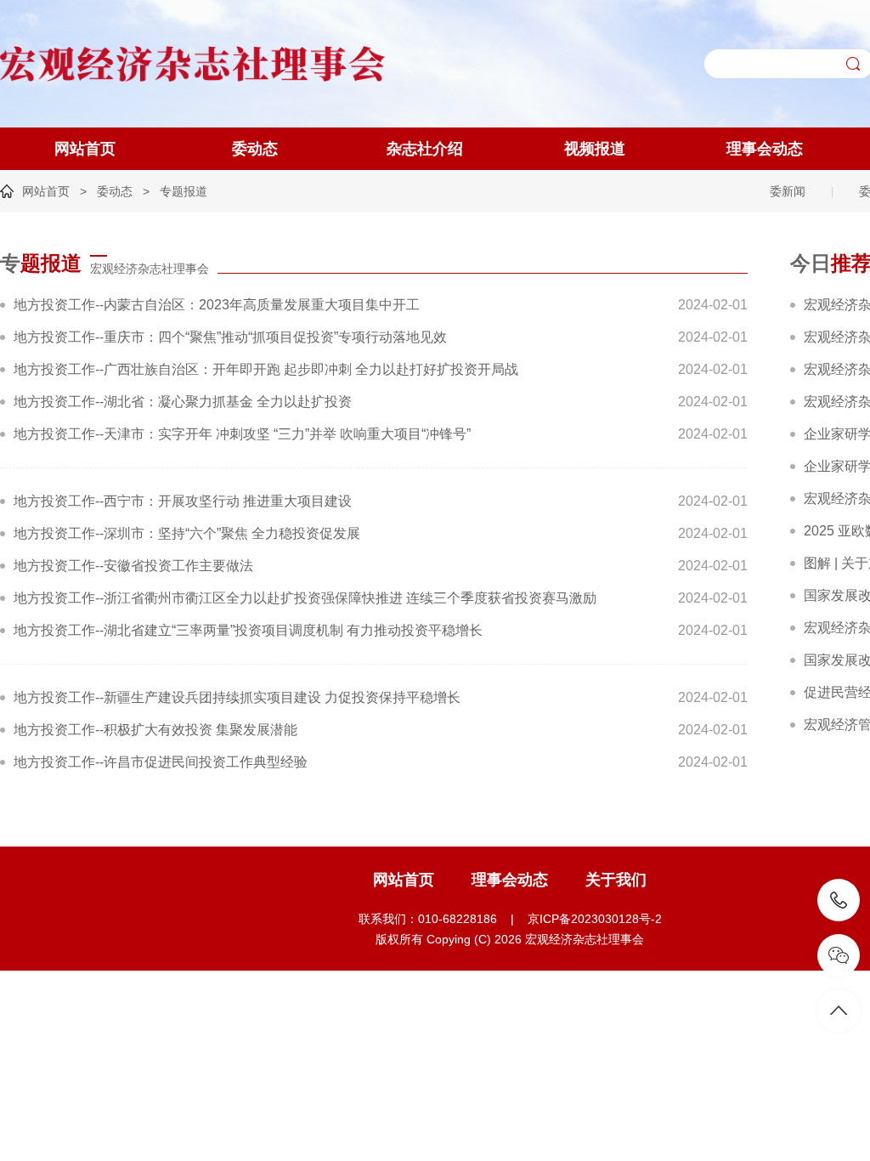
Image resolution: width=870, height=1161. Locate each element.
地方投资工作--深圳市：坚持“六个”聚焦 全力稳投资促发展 (187, 533)
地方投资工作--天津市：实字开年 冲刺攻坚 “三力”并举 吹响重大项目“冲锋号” (242, 434)
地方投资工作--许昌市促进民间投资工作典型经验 (161, 762)
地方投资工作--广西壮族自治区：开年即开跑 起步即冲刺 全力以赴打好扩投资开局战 (266, 369)
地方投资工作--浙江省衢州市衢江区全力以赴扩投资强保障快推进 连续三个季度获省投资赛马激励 (305, 598)
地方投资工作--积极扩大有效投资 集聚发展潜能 (155, 729)
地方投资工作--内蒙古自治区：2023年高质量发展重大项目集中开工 (217, 304)
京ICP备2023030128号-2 (595, 919)
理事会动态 (764, 148)
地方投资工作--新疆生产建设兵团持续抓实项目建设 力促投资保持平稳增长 (237, 697)
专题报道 (183, 191)
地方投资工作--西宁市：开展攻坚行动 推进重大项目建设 (183, 501)
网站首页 (85, 148)
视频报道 (594, 148)
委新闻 (787, 191)
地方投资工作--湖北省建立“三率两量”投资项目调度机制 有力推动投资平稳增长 (248, 630)
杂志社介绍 (425, 148)
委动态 (255, 148)
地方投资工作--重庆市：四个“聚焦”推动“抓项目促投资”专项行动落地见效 (230, 337)
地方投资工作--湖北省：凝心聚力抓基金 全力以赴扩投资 (183, 401)
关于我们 (616, 879)
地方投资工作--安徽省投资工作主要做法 (133, 565)
